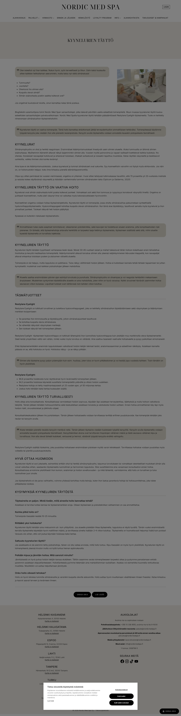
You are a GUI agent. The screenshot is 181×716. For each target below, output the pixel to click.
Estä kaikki (121, 696)
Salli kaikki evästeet (121, 703)
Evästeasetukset (121, 690)
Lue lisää (50, 701)
